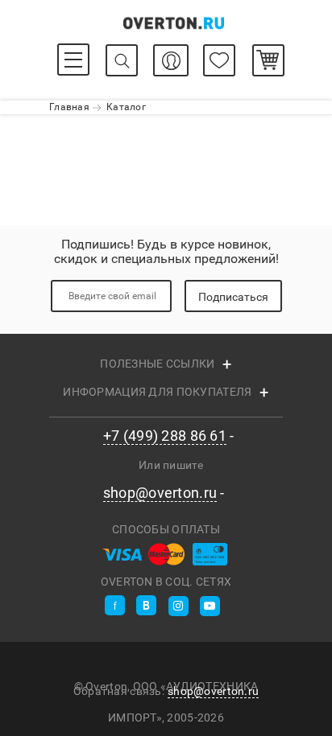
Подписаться (233, 296)
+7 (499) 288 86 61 (164, 436)
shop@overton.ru (160, 493)
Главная (69, 107)
